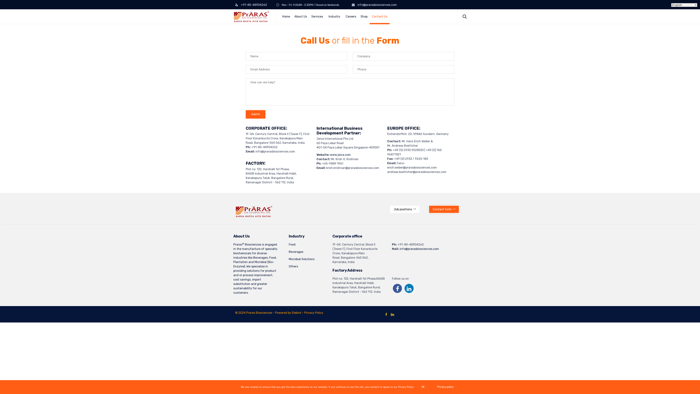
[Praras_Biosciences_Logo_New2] (254, 216)
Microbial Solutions (301, 259)
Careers (351, 16)
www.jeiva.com (340, 155)
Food (292, 244)
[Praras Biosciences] (251, 16)
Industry (334, 16)
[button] (404, 209)
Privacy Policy (313, 312)
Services (317, 16)
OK (423, 387)
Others (293, 266)
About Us (300, 16)
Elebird (296, 312)
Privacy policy (445, 387)
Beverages (296, 252)
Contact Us (379, 16)
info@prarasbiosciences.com (377, 5)
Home (286, 16)
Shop (364, 16)
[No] (695, 387)
